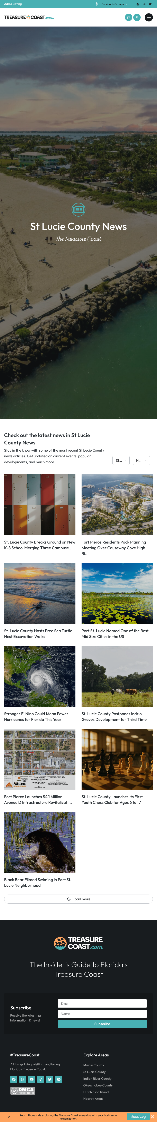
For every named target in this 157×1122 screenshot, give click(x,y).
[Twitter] (150, 4)
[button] (128, 17)
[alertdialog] (78, 1117)
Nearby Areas (93, 1099)
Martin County (93, 1065)
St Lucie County (94, 1072)
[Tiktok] (40, 1079)
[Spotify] (58, 1079)
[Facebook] (137, 4)
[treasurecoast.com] (149, 17)
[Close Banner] (152, 1116)
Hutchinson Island (96, 1092)
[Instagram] (144, 4)
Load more (82, 899)
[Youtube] (31, 1079)
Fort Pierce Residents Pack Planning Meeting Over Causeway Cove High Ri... (114, 548)
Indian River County (97, 1079)
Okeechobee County (98, 1085)
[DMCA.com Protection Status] (22, 1094)
